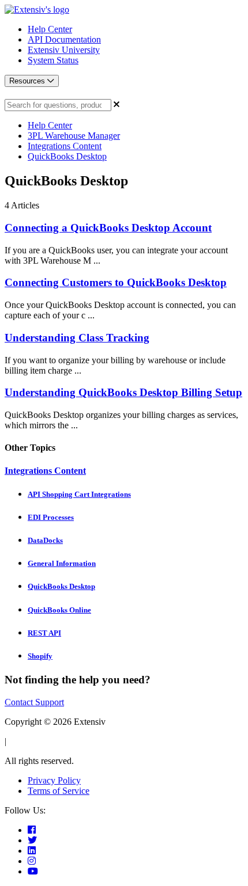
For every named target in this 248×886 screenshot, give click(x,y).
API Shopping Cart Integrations (79, 494)
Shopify (40, 656)
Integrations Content (65, 146)
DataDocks (45, 540)
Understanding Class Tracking (77, 338)
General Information (62, 563)
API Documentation (64, 39)
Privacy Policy (54, 780)
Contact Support (34, 702)
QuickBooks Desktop (67, 156)
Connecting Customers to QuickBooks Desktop (116, 282)
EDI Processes (51, 517)
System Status (53, 60)
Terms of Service (58, 791)
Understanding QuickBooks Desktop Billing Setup (123, 392)
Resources (28, 81)
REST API (44, 633)
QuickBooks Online (59, 610)
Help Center (50, 29)
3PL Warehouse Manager (74, 135)
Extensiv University (64, 50)
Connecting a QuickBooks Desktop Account (108, 228)
